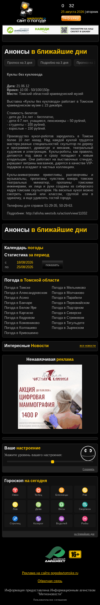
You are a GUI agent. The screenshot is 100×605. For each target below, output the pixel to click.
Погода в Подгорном (68, 308)
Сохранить (88, 469)
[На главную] (32, 22)
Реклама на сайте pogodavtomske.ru (50, 573)
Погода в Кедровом (19, 318)
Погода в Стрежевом (68, 318)
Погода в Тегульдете (68, 323)
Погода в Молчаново (68, 293)
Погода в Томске (17, 288)
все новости (88, 345)
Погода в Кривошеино (21, 333)
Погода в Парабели (67, 298)
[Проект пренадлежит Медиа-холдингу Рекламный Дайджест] (55, 554)
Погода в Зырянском (68, 328)
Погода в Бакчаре (18, 303)
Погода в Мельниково (69, 288)
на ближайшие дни (84, 534)
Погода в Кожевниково (21, 323)
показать (52, 265)
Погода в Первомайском (70, 303)
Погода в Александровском (25, 293)
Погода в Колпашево (20, 328)
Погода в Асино (16, 298)
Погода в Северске (66, 313)
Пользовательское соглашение (50, 600)
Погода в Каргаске (18, 313)
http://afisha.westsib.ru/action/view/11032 (56, 213)
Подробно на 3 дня (54, 63)
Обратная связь (50, 581)
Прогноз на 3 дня (19, 63)
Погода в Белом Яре (20, 308)
